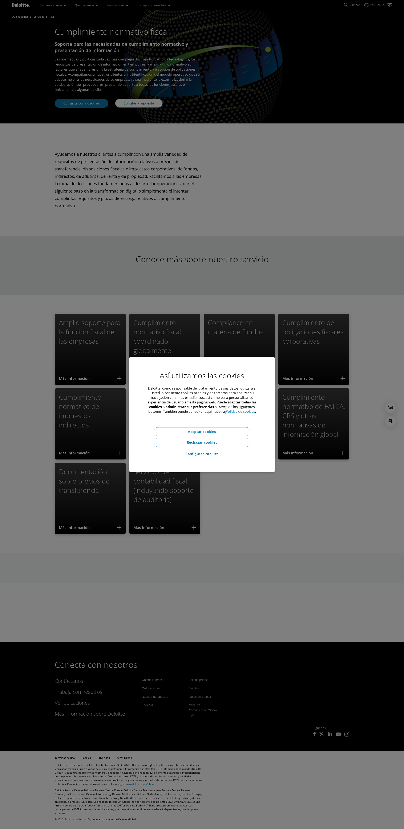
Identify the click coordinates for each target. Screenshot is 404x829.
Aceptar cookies (202, 431)
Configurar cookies (202, 453)
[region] (202, 414)
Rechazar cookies (202, 442)
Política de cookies (240, 411)
